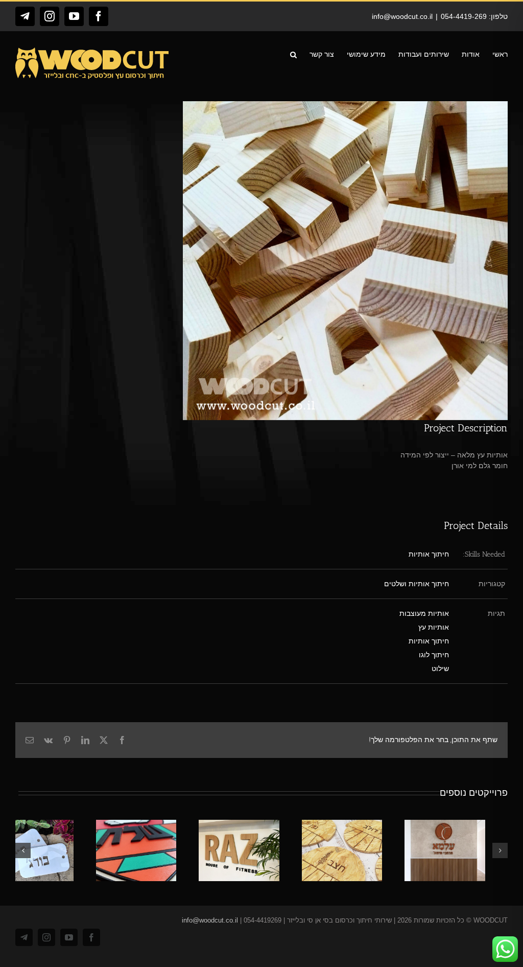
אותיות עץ (433, 627)
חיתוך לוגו (434, 655)
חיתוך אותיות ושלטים (416, 584)
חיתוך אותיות (429, 554)
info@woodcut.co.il (402, 16)
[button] (293, 54)
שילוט (440, 668)
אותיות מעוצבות (424, 613)
